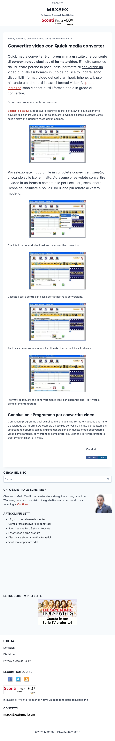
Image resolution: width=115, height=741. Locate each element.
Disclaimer (9, 654)
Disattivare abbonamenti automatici (29, 537)
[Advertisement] (57, 569)
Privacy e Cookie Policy (17, 660)
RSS (26, 679)
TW (18, 679)
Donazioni (9, 647)
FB (10, 679)
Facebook (92, 457)
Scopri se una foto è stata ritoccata (29, 528)
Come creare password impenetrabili (30, 523)
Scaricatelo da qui (18, 110)
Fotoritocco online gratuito (24, 532)
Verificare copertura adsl (23, 542)
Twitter (102, 457)
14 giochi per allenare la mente (26, 519)
